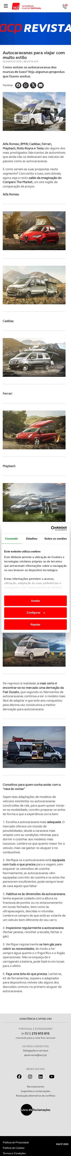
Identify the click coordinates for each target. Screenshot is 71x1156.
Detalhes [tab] (31, 538)
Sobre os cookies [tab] (55, 538)
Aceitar (35, 600)
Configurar (33, 612)
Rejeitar (35, 624)
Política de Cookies (13, 1147)
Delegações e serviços (35, 1050)
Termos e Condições (14, 1153)
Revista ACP (31, 61)
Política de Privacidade (16, 1142)
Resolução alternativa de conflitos (35, 1095)
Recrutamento (35, 1086)
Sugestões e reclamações (35, 1091)
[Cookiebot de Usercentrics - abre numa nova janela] (51, 528)
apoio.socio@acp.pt (35, 1055)
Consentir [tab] (11, 538)
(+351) (35, 1033)
